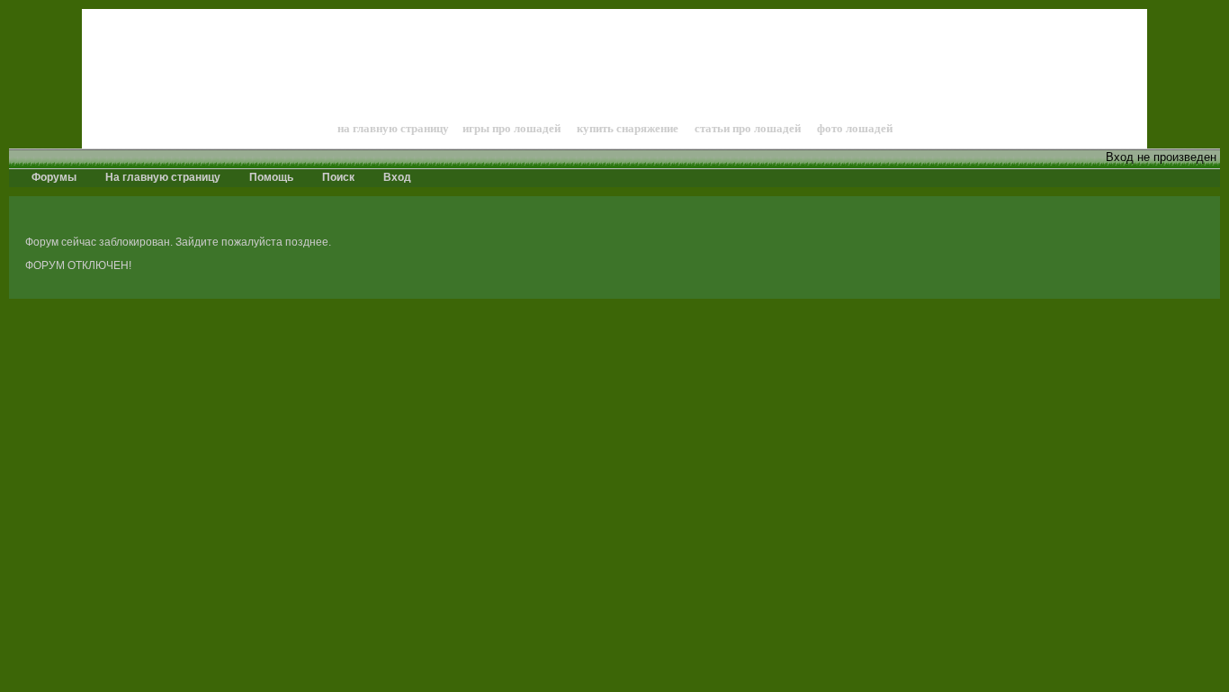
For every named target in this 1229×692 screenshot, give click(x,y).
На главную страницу (161, 177)
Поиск (336, 177)
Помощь (270, 177)
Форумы (52, 177)
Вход (396, 177)
